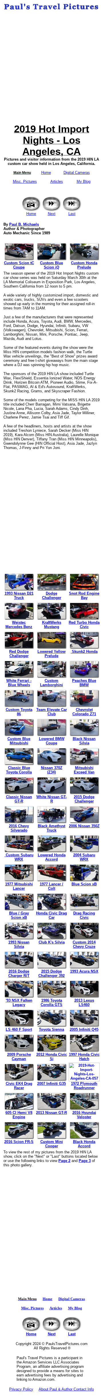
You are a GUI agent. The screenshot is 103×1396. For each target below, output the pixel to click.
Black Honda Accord (84, 1144)
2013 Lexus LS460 (84, 1002)
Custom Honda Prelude (84, 265)
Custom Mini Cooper (51, 1144)
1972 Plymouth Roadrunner (84, 1085)
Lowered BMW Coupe (51, 741)
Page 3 (85, 1161)
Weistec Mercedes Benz (18, 624)
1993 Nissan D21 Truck (19, 595)
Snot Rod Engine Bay (84, 595)
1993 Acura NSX (84, 971)
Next (52, 214)
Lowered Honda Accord (52, 857)
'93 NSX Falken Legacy (19, 1002)
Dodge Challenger (51, 595)
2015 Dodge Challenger (84, 799)
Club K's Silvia (52, 942)
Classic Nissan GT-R (19, 799)
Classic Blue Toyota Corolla (19, 770)
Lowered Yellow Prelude (51, 653)
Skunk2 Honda (84, 651)
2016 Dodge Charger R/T (18, 973)
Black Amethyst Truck (51, 828)
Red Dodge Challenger (19, 653)
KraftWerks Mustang (51, 624)
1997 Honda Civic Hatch (84, 1056)
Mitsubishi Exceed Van (84, 770)
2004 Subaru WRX (84, 857)
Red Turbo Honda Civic (84, 624)
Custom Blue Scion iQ (51, 265)
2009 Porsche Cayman (19, 1056)
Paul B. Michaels (24, 224)
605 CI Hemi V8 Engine (18, 1114)
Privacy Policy (21, 1389)
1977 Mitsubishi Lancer (19, 886)
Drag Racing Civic (84, 915)
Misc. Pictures (25, 181)
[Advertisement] (51, 67)
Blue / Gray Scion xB (19, 915)
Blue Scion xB (84, 884)
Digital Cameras (77, 172)
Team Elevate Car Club (51, 711)
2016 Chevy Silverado (19, 828)
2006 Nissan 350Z (84, 826)
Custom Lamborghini (51, 682)
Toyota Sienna (51, 1029)
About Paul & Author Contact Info (66, 1389)
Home (46, 172)
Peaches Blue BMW (84, 682)
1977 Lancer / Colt (51, 886)
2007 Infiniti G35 (51, 1083)
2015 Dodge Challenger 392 (51, 973)
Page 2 (64, 1161)
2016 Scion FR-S (18, 1142)
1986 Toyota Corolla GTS (51, 1002)
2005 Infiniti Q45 (84, 1029)
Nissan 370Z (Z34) (51, 770)
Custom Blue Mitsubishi (18, 741)
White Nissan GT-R (51, 799)
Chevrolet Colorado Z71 (84, 711)
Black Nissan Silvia (84, 741)
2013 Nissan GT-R (51, 1112)
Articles (56, 181)
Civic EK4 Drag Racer (19, 1085)
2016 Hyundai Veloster (84, 1114)
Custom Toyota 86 (19, 711)
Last (72, 214)
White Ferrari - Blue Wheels (18, 682)
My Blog (83, 181)
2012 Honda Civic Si (51, 1056)
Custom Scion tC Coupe (19, 265)
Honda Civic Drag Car (51, 915)
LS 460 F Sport (19, 1029)
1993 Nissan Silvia (18, 944)
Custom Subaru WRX (19, 857)
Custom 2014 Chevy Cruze (84, 944)
